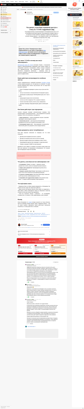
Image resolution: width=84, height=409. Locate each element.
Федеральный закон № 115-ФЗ (25, 64)
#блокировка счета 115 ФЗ (35, 214)
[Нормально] (31, 211)
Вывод (54, 60)
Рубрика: (19, 216)
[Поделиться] (24, 219)
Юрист (28, 285)
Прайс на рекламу (3, 406)
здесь (48, 227)
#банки (19, 213)
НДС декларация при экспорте (58, 75)
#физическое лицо (37, 213)
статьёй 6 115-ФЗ (45, 82)
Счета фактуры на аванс (57, 67)
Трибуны (29, 227)
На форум (54, 79)
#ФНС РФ (43, 213)
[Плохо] (34, 211)
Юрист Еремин (29, 284)
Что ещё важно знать (56, 58)
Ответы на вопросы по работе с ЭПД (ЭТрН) (59, 70)
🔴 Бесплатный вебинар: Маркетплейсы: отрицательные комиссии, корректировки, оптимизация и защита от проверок (42, 7)
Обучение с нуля (55, 77)
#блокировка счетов (21, 214)
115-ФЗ (30, 202)
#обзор (22, 213)
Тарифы (14, 4)
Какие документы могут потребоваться (59, 53)
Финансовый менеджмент (56, 247)
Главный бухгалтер (29, 265)
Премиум (9, 4)
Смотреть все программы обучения (42, 256)
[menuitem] (5, 7)
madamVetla (29, 264)
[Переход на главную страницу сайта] (3, 5)
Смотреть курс (25, 253)
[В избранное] (43, 41)
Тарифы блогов (3, 407)
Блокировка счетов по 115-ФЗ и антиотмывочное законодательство (37, 14)
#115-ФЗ (27, 214)
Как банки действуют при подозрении (59, 51)
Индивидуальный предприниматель (34, 285)
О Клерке (19, 4)
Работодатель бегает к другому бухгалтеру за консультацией (58, 73)
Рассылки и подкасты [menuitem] (4, 32)
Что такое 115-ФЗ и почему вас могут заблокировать (59, 46)
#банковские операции (29, 213)
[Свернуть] (82, 408)
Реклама (8, 406)
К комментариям (56, 62)
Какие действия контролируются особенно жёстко (58, 49)
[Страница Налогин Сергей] (25, 12)
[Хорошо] (28, 211)
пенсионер (34, 265)
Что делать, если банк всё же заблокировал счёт (58, 56)
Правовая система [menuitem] (4, 30)
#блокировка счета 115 (45, 214)
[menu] (6, 17)
